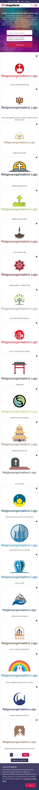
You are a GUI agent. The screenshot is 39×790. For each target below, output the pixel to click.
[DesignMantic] (10, 5)
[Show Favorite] (18, 1)
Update (19, 45)
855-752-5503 (12, 1)
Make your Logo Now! (19, 760)
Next (25, 755)
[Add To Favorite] (36, 55)
